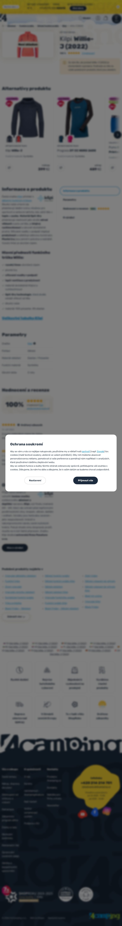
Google (100, 451)
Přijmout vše (85, 480)
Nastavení (35, 480)
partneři (86, 451)
